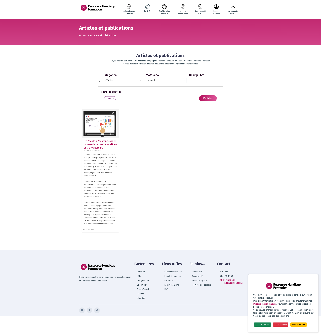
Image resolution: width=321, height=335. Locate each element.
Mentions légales (199, 280)
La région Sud (143, 280)
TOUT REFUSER (281, 324)
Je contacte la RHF (233, 12)
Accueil (83, 35)
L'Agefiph (141, 271)
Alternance (97, 150)
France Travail (143, 289)
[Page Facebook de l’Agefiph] (89, 310)
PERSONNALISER (298, 324)
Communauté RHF (200, 12)
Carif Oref (141, 293)
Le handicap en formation (129, 12)
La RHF (147, 11)
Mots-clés (152, 75)
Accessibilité (197, 276)
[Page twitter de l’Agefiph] (97, 310)
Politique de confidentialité (264, 303)
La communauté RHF (173, 271)
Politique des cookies (201, 284)
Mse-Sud (141, 298)
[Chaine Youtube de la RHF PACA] (82, 310)
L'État (139, 276)
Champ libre (196, 75)
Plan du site (197, 271)
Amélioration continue (164, 12)
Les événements (171, 284)
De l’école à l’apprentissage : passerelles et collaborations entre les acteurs (100, 144)
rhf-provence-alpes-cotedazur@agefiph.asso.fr (231, 281)
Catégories (110, 75)
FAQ (166, 289)
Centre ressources (183, 12)
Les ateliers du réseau (174, 276)
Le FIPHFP (142, 284)
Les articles (169, 280)
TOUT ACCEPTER (262, 324)
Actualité (87, 150)
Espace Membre (216, 12)
